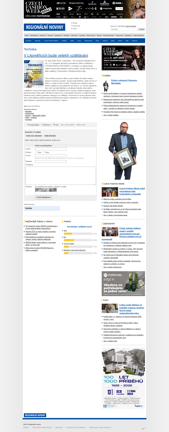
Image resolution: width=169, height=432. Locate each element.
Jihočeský (74, 35)
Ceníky (75, 28)
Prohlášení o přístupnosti (42, 427)
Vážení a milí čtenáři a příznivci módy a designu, (121, 202)
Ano (65, 230)
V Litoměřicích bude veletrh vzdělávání (56, 55)
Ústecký (50, 35)
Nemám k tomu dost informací (75, 250)
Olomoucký (119, 35)
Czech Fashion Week (51, 41)
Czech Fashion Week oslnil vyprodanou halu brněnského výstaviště (132, 191)
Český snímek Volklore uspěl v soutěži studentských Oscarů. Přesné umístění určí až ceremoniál (121, 233)
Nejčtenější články (39, 115)
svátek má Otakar (130, 26)
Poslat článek (34, 125)
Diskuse (46, 125)
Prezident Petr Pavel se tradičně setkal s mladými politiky (124, 112)
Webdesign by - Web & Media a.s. (100, 427)
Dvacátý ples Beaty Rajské (113, 206)
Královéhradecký (138, 35)
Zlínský (99, 35)
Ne (65, 237)
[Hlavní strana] (44, 32)
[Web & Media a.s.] (144, 429)
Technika (28, 120)
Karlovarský (58, 35)
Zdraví (120, 41)
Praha (26, 35)
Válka (72, 41)
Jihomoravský (91, 35)
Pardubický (128, 35)
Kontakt (75, 23)
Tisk (57, 125)
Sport (113, 41)
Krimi (79, 41)
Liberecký (43, 35)
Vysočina (82, 35)
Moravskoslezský (108, 35)
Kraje (27, 117)
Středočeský (34, 35)
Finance (134, 41)
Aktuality (37, 41)
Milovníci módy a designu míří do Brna (117, 199)
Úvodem (28, 41)
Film (127, 41)
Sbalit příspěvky (50, 136)
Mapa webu (59, 427)
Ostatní (28, 115)
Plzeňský (66, 35)
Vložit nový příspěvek (34, 136)
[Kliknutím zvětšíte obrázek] (34, 87)
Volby (97, 41)
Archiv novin (76, 25)
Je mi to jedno (69, 244)
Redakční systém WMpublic (75, 427)
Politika (64, 41)
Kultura (105, 41)
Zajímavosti (88, 41)
